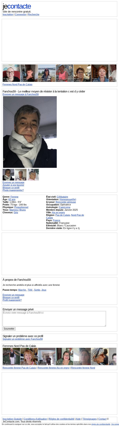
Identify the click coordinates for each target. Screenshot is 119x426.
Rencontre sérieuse (66, 202)
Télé (30, 290)
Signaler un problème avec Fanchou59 (23, 339)
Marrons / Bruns (17, 210)
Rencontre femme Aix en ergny (53, 368)
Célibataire (62, 197)
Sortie (37, 290)
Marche (22, 290)
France (56, 220)
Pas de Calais (62, 215)
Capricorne (64, 207)
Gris (16, 212)
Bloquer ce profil (11, 187)
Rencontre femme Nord (83, 368)
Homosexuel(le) (68, 199)
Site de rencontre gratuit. (17, 11)
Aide (78, 419)
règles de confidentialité (100, 424)
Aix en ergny (58, 212)
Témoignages (89, 419)
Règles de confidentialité (61, 419)
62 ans (11, 199)
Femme (14, 197)
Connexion (20, 14)
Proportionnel (21, 207)
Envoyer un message (13, 182)
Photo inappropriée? (13, 190)
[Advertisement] (59, 40)
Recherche (33, 14)
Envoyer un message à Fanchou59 (21, 94)
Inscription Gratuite (12, 419)
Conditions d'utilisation (35, 419)
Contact (102, 419)
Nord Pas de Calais (17, 84)
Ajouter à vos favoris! (13, 185)
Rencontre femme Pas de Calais (19, 368)
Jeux (43, 290)
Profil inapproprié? (12, 300)
